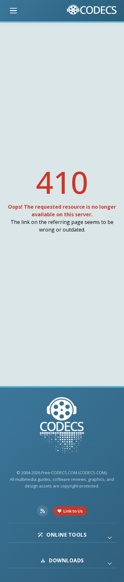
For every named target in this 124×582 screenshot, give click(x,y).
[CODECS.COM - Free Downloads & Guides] (62, 426)
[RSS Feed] (42, 511)
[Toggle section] (109, 537)
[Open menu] (13, 10)
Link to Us (73, 511)
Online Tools (66, 534)
